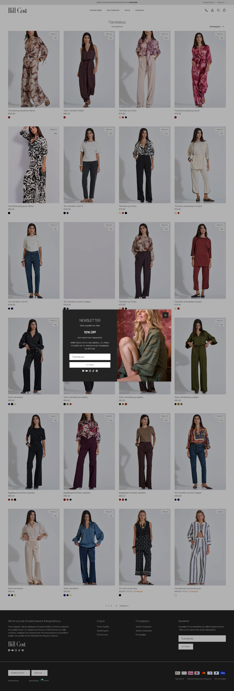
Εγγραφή (90, 365)
